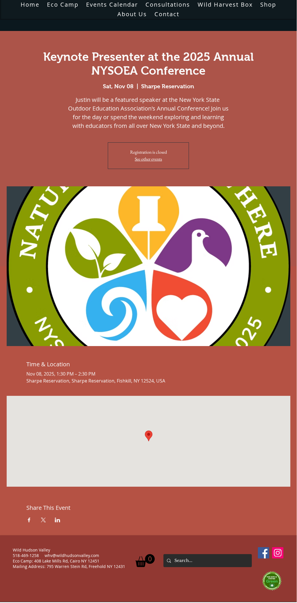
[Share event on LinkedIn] (57, 520)
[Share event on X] (43, 520)
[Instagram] (277, 552)
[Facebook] (263, 552)
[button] (132, 14)
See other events (148, 159)
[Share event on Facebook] (29, 520)
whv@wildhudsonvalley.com (72, 555)
